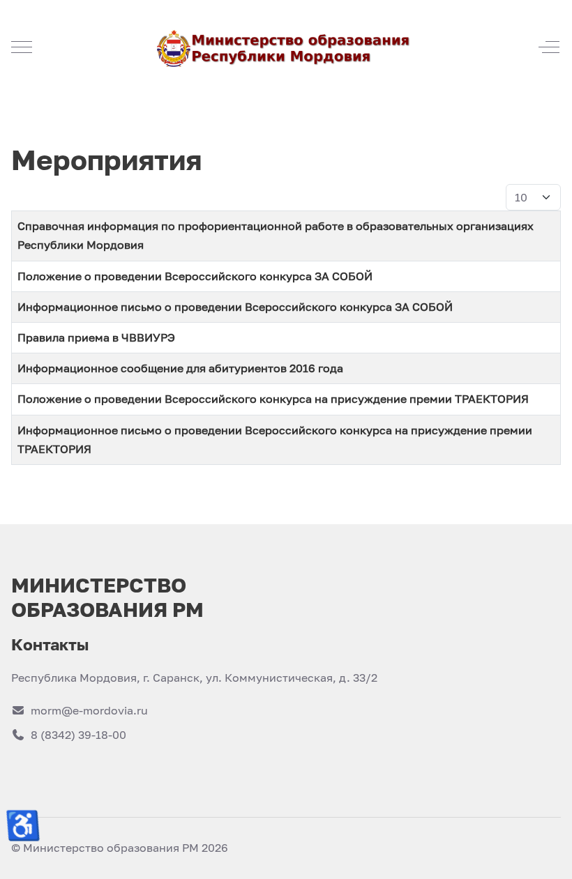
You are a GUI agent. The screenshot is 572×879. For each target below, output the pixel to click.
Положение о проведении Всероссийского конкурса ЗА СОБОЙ (194, 276)
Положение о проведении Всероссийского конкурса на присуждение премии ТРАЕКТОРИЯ (273, 399)
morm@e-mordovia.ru (89, 710)
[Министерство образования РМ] (284, 47)
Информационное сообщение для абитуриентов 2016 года (180, 368)
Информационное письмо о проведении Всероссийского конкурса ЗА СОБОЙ (235, 307)
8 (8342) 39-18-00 (78, 735)
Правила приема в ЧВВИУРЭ (96, 337)
